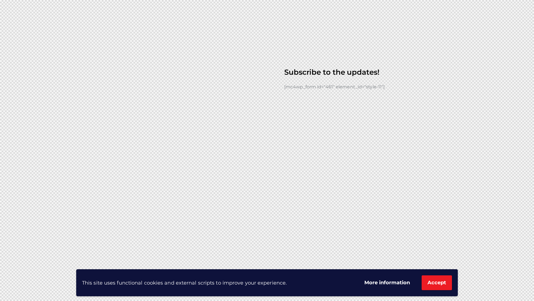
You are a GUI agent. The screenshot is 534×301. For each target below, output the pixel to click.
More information (387, 283)
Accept (436, 283)
